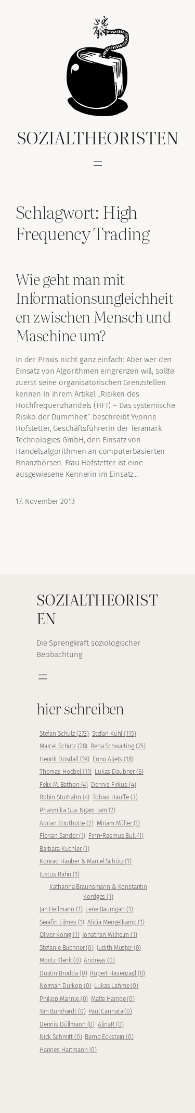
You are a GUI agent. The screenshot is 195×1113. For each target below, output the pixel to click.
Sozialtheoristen (97, 137)
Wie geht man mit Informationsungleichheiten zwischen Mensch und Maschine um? (94, 307)
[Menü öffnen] (98, 163)
